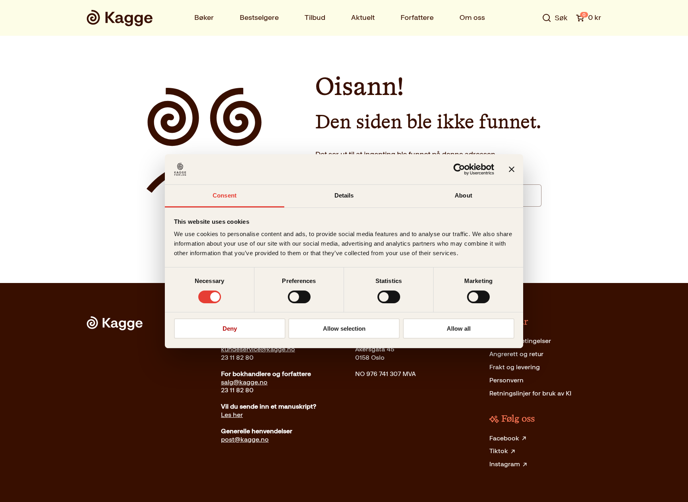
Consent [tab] (224, 195)
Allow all (459, 328)
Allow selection (344, 328)
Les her (232, 415)
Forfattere (417, 17)
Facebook (504, 438)
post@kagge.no (245, 439)
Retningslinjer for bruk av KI (530, 393)
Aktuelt (363, 17)
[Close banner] (511, 169)
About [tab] (463, 195)
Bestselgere (259, 17)
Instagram (504, 464)
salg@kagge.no (244, 382)
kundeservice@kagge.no (258, 349)
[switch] (299, 297)
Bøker (204, 17)
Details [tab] (344, 195)
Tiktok (498, 451)
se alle (528, 42)
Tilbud (315, 17)
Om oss (472, 17)
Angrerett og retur (516, 354)
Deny (230, 328)
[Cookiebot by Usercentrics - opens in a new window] (459, 169)
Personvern (506, 380)
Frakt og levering (514, 367)
